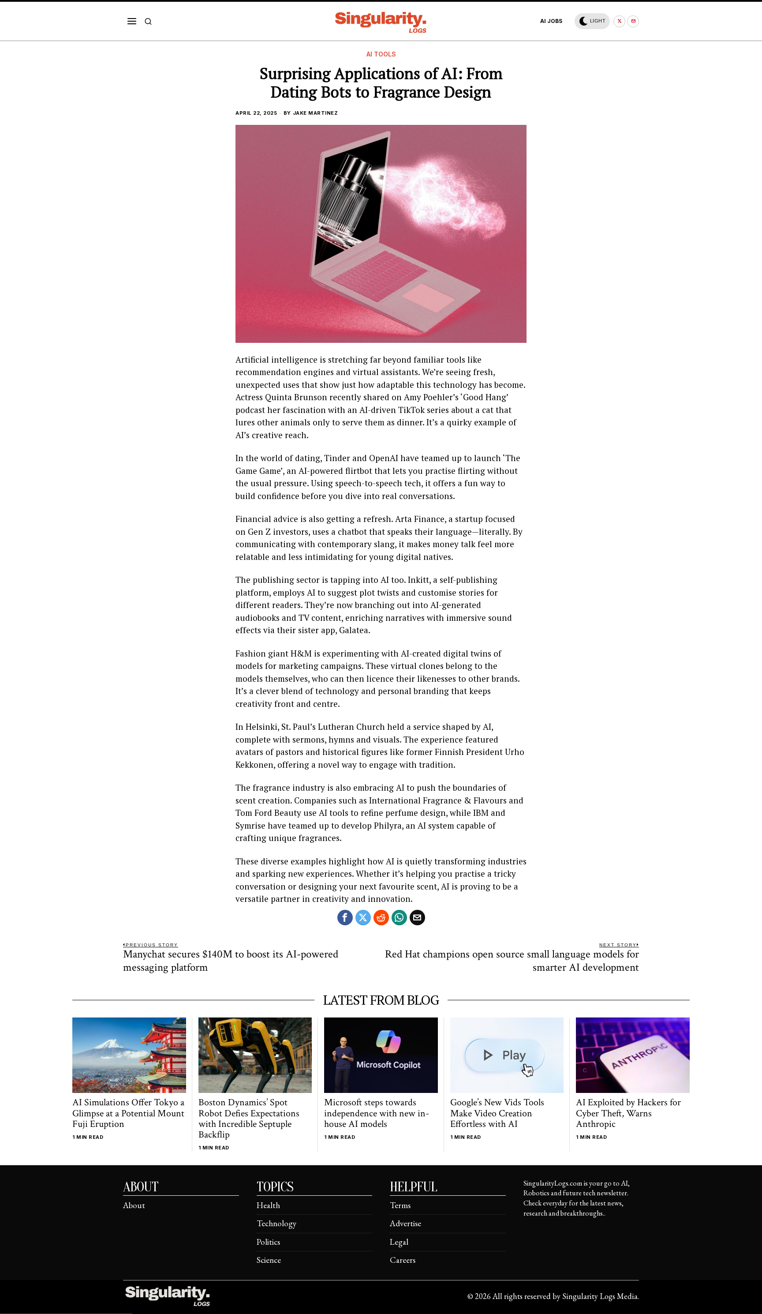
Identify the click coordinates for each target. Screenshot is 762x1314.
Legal (399, 1241)
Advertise (405, 1223)
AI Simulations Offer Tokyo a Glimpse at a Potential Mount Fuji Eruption (128, 1113)
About (134, 1205)
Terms (400, 1205)
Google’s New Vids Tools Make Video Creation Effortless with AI (497, 1113)
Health (268, 1205)
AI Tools (381, 54)
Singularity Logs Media (600, 1296)
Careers (402, 1259)
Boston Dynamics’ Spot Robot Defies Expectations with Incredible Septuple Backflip (248, 1118)
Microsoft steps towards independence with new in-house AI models (376, 1113)
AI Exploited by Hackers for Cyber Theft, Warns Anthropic (628, 1113)
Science (269, 1259)
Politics (268, 1241)
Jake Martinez (315, 113)
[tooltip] (619, 21)
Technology (276, 1223)
